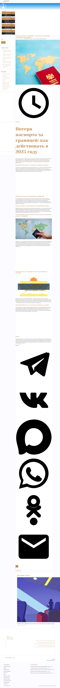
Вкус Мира (7, 20)
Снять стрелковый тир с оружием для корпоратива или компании (46, 642)
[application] (5, 11)
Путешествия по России (9, 27)
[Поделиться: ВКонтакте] (34, 418)
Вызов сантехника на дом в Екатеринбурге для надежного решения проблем (7, 65)
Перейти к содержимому (3, 2)
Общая (6, 14)
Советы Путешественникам (10, 32)
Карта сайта (53, 659)
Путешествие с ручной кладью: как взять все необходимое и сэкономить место (35, 623)
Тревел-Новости (8, 15)
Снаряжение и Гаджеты (6, 29)
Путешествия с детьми (9, 28)
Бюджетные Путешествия (6, 23)
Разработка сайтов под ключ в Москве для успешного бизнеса (47, 645)
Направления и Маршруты (10, 21)
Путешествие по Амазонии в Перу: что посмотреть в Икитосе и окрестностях (7, 58)
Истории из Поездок (5, 16)
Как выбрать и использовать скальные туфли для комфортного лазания (7, 51)
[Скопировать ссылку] (17, 566)
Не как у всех (7, 22)
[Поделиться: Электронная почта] (34, 564)
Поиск (2, 39)
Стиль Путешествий (8, 33)
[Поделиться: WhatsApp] (34, 491)
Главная (3, 11)
